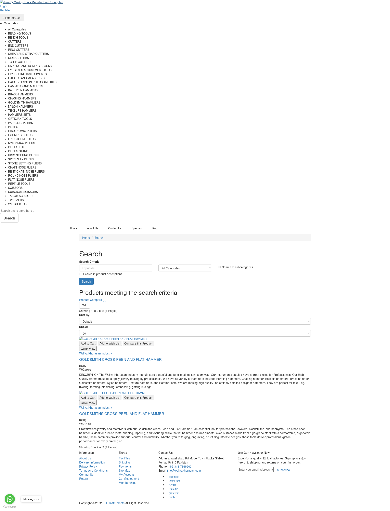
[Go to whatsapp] (10, 499)
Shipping (124, 462)
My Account (126, 474)
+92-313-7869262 (180, 466)
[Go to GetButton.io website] (9, 507)
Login (3, 6)
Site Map (124, 470)
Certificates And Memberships (129, 480)
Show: (83, 327)
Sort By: (84, 315)
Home (86, 238)
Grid (84, 305)
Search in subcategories (237, 267)
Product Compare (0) (92, 300)
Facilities (124, 458)
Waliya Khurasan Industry (95, 353)
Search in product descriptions (102, 274)
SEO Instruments (114, 503)
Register (5, 10)
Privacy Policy (88, 466)
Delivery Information (92, 462)
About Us (85, 458)
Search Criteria (89, 261)
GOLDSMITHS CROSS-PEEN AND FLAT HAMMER (121, 413)
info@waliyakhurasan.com (184, 470)
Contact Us (86, 474)
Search (99, 238)
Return (83, 478)
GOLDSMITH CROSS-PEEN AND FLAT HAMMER (120, 359)
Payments (125, 466)
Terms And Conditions (93, 470)
